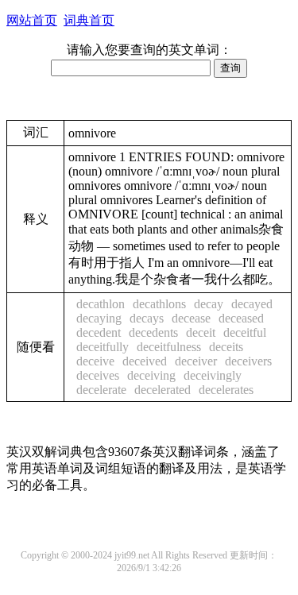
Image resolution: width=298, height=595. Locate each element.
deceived (144, 361)
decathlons (159, 304)
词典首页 (89, 20)
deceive (95, 361)
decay (208, 304)
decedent (98, 332)
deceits (226, 347)
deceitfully (102, 347)
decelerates (226, 389)
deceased (241, 318)
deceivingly (213, 375)
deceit (200, 332)
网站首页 (31, 20)
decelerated (162, 389)
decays (147, 318)
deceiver (196, 361)
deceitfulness (169, 347)
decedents (153, 332)
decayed (252, 304)
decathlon (100, 304)
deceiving (151, 375)
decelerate (101, 389)
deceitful (244, 332)
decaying (99, 318)
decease (191, 318)
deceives (97, 375)
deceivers (248, 361)
